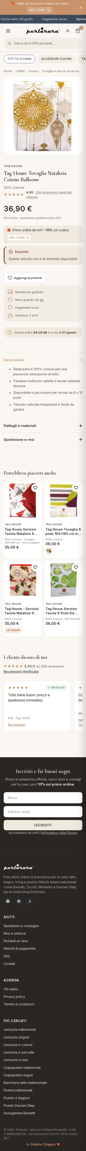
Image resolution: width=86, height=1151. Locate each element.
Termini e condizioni (19, 1004)
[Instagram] (8, 901)
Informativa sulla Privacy (60, 833)
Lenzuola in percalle (19, 1052)
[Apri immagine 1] (43, 116)
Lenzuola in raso (16, 1060)
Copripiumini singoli (18, 1075)
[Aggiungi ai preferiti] (35, 488)
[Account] (67, 30)
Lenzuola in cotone (18, 1045)
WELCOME (37, 10)
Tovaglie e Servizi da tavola (60, 71)
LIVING (20, 71)
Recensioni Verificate (21, 671)
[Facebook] (19, 901)
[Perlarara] (43, 30)
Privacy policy (14, 997)
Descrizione (14, 360)
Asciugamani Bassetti (19, 1113)
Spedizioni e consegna (21, 926)
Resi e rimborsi (15, 933)
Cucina (33, 71)
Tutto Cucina (19, 58)
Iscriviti (43, 825)
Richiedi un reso (16, 941)
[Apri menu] (8, 30)
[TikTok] (30, 901)
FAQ (7, 956)
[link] (48, 551)
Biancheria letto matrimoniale (25, 1083)
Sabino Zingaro (43, 1144)
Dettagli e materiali (20, 425)
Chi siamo (11, 989)
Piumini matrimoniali (18, 1090)
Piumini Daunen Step (19, 1105)
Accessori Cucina (56, 58)
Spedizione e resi (19, 439)
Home (8, 71)
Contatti (9, 964)
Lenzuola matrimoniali (20, 1029)
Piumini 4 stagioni (17, 1098)
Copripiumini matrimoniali (22, 1068)
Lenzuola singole (16, 1037)
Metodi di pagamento (20, 948)
